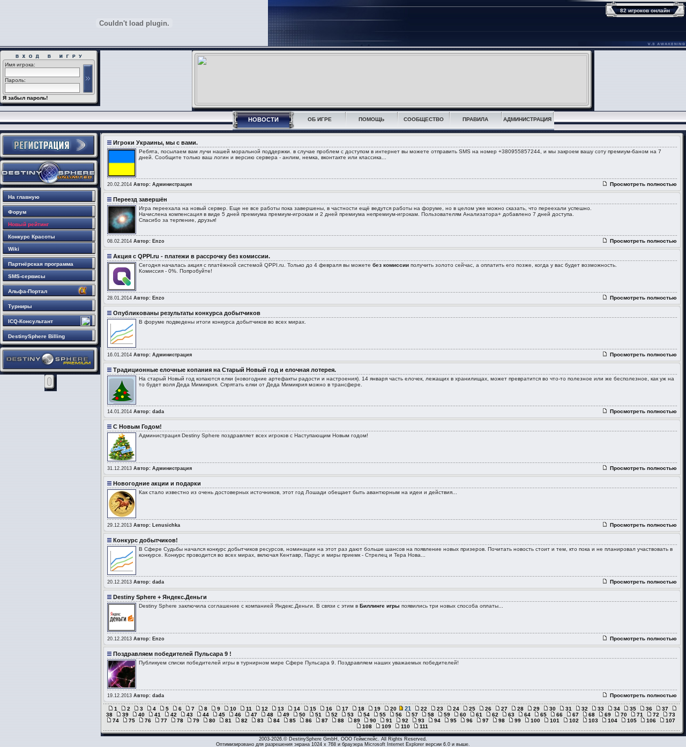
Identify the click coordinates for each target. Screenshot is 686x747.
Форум (17, 212)
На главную (24, 197)
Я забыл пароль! (25, 98)
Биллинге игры (380, 606)
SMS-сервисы (27, 276)
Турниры (20, 306)
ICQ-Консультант (30, 321)
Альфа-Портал (27, 291)
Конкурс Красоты (31, 237)
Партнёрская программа (40, 264)
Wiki (13, 249)
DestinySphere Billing (36, 336)
